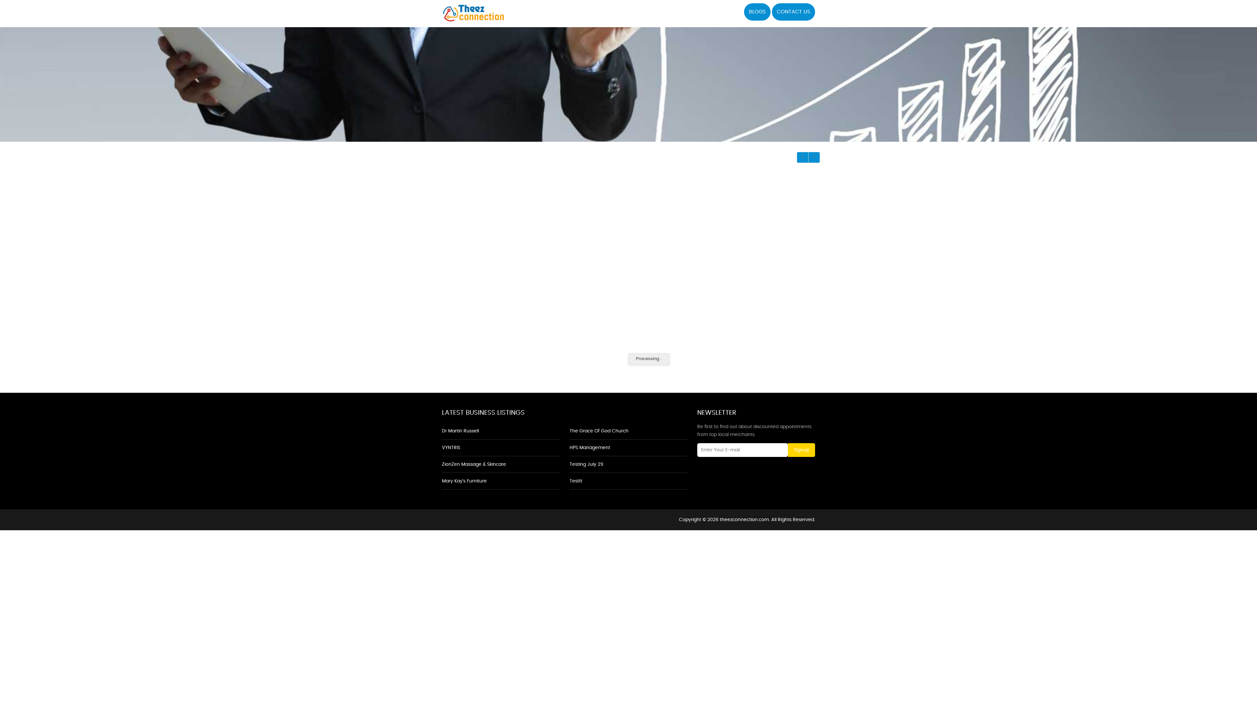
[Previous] (803, 157)
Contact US (793, 11)
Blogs (757, 11)
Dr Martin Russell (460, 431)
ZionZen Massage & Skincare (474, 464)
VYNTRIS (451, 447)
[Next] (814, 157)
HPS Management (590, 447)
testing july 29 (586, 464)
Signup (801, 450)
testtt (576, 481)
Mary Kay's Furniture (464, 481)
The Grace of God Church (599, 431)
